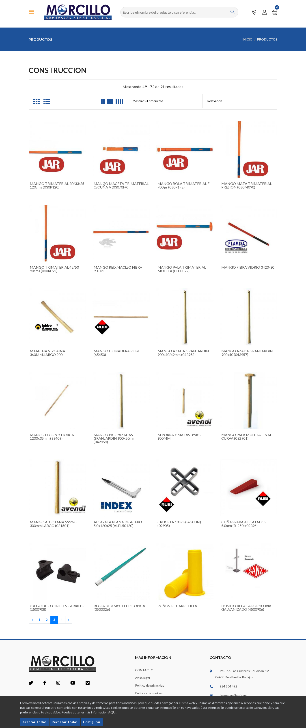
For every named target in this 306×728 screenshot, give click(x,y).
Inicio (247, 39)
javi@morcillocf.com (233, 695)
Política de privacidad (149, 685)
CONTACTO (144, 670)
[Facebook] (44, 683)
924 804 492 (228, 686)
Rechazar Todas (65, 722)
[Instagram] (58, 683)
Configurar (92, 722)
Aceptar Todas (34, 722)
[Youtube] (72, 683)
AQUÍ (112, 712)
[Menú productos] (31, 12)
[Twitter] (31, 683)
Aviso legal (142, 678)
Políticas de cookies (149, 693)
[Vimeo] (88, 683)
